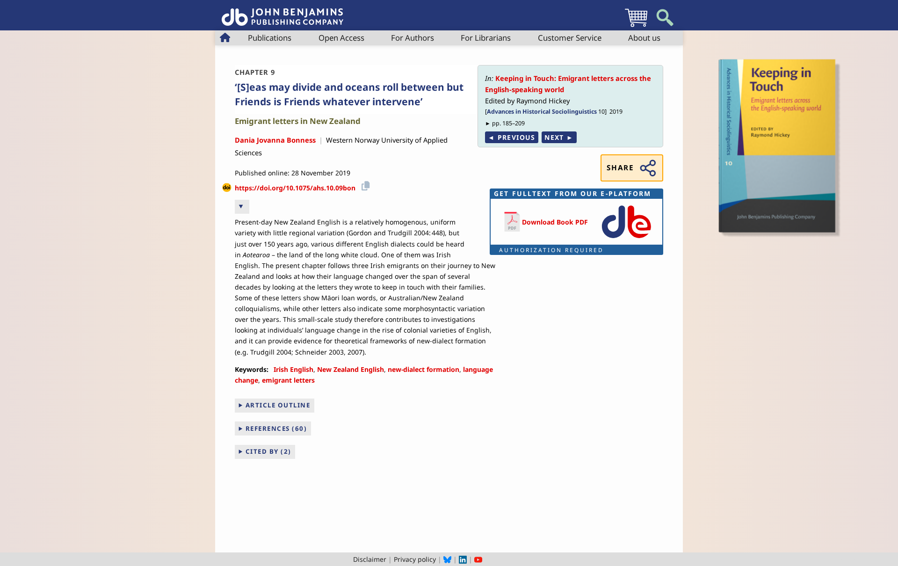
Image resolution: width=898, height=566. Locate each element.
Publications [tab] (269, 37)
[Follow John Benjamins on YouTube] (478, 559)
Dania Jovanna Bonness (275, 140)
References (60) (276, 428)
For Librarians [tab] (486, 37)
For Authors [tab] (412, 37)
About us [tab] (644, 37)
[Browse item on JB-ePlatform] (626, 238)
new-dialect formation (423, 369)
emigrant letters (288, 380)
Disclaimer (369, 559)
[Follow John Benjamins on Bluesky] (447, 559)
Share (620, 168)
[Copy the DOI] (364, 184)
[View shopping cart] (636, 26)
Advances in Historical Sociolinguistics (542, 112)
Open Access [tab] (341, 37)
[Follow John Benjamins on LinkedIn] (463, 559)
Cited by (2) (268, 451)
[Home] (282, 11)
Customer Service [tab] (569, 37)
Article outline (278, 405)
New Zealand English (350, 369)
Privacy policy (415, 559)
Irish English (293, 369)
